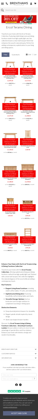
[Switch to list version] (33, 55)
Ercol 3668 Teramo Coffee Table (10, 244)
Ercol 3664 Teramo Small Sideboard (27, 178)
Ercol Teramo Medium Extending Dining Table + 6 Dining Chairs (10, 112)
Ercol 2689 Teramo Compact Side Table (10, 212)
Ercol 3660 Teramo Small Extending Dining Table (10, 146)
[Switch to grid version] (27, 55)
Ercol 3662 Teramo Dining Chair (27, 146)
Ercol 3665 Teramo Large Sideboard (10, 178)
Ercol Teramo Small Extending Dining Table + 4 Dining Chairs (10, 77)
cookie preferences (10, 407)
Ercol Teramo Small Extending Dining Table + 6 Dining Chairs (27, 77)
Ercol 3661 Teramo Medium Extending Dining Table (28, 112)
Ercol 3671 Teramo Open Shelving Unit (27, 244)
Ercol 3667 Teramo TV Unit (28, 212)
